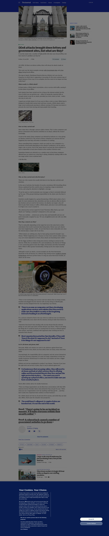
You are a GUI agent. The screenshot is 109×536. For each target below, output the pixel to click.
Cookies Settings (91, 523)
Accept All (91, 519)
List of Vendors (24, 529)
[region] (54, 508)
